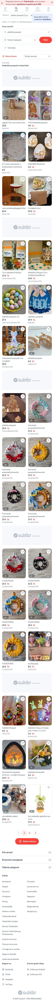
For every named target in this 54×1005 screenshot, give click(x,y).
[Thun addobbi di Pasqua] (14, 261)
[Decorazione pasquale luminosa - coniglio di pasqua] (14, 761)
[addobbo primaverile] (40, 761)
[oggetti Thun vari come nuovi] (14, 110)
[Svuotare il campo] (49, 32)
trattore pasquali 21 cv (19, 15)
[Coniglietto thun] (40, 195)
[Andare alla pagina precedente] (18, 833)
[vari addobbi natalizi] (14, 805)
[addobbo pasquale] (40, 304)
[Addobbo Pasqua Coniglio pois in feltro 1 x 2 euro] (40, 717)
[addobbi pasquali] (14, 414)
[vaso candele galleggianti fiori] (14, 195)
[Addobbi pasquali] (40, 347)
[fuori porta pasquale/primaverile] (40, 414)
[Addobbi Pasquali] (14, 717)
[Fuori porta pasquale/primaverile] (14, 502)
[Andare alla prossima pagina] (35, 833)
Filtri (45, 40)
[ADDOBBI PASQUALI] (40, 153)
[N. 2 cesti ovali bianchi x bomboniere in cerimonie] (14, 153)
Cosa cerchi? (7, 26)
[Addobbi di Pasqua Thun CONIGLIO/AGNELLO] (40, 261)
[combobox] (27, 32)
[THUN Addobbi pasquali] (40, 110)
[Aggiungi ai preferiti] (23, 94)
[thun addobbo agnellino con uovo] (40, 805)
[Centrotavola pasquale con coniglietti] (14, 347)
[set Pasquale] (40, 651)
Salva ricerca (11, 56)
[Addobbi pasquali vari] (14, 304)
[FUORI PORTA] (14, 568)
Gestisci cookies (8, 911)
